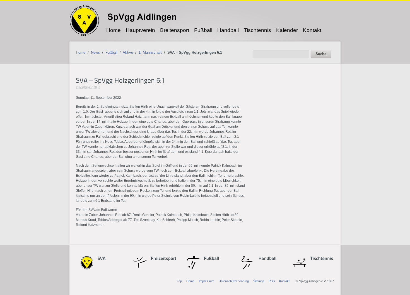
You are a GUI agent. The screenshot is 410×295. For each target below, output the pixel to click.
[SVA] (107, 259)
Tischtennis (257, 30)
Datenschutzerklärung (234, 281)
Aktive (128, 52)
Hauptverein (140, 30)
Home (113, 30)
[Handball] (268, 259)
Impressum (206, 281)
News (95, 52)
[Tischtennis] (320, 259)
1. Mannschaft (150, 52)
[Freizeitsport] (160, 259)
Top (179, 281)
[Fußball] (213, 259)
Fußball (203, 30)
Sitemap (258, 281)
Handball (228, 30)
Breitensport (174, 30)
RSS (272, 281)
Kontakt (312, 30)
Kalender (287, 30)
